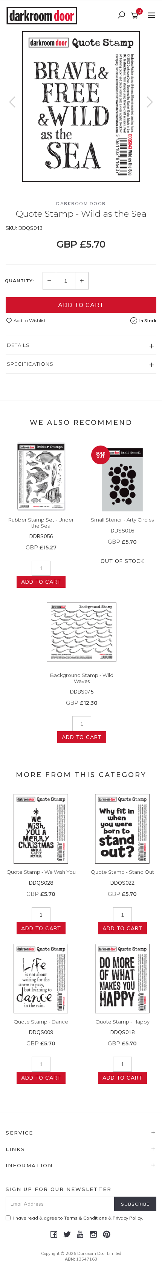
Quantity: (19, 280)
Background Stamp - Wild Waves (81, 678)
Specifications (30, 364)
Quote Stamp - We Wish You (41, 872)
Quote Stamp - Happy (122, 1022)
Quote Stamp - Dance (41, 1022)
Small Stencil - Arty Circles (122, 520)
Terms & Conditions (85, 1218)
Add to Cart (81, 305)
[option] (81, 106)
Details (18, 345)
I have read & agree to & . (78, 1218)
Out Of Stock (122, 561)
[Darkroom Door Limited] (44, 15)
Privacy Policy (127, 1218)
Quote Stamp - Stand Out (122, 872)
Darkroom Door (81, 203)
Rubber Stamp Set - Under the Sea (41, 523)
